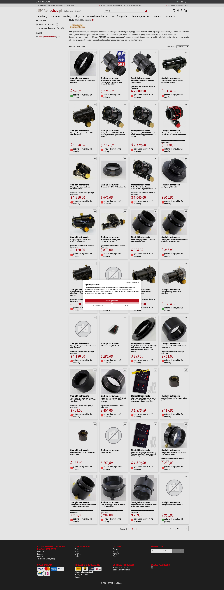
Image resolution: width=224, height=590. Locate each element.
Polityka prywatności (132, 283)
